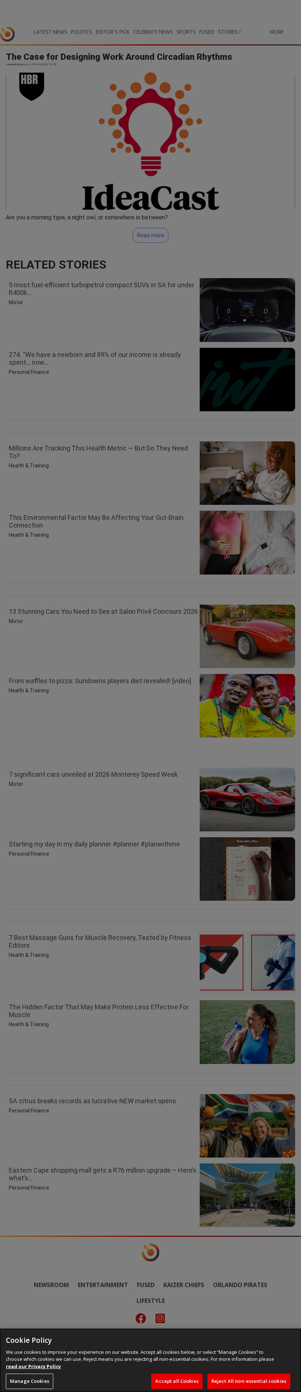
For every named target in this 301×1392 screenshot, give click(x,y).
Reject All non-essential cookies (248, 1381)
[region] (150, 1360)
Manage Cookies (29, 1381)
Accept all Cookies (176, 1381)
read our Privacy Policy (33, 1366)
